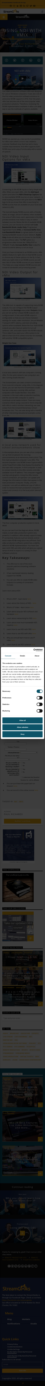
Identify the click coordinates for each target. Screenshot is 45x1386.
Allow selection (22, 727)
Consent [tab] (8, 656)
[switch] (40, 697)
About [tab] (37, 656)
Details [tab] (22, 656)
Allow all (22, 720)
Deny (22, 734)
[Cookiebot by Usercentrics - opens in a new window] (33, 650)
